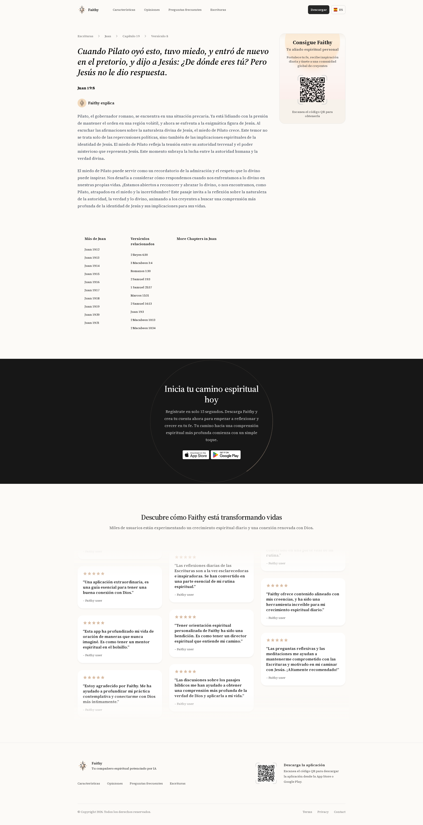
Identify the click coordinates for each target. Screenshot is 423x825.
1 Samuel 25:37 (141, 287)
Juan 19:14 (92, 265)
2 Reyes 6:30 (139, 254)
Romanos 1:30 (140, 271)
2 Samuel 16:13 (141, 303)
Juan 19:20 (92, 314)
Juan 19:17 (92, 290)
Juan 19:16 (92, 282)
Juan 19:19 (92, 306)
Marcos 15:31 (140, 295)
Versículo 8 (159, 36)
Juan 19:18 (92, 298)
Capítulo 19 (131, 36)
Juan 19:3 (137, 311)
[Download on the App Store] (196, 454)
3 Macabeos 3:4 (141, 263)
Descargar (319, 9)
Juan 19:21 (92, 322)
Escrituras (85, 36)
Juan (108, 36)
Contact (339, 812)
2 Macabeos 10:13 (143, 320)
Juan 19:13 (92, 257)
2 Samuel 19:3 (140, 279)
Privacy (323, 812)
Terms (307, 812)
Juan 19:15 (92, 274)
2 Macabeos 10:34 (143, 328)
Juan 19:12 (92, 249)
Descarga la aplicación (304, 764)
